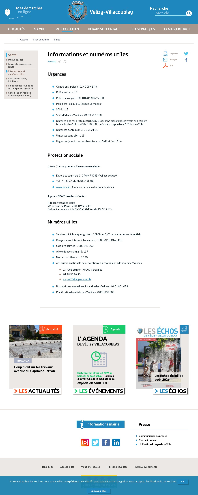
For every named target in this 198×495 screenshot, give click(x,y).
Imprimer (174, 54)
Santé (57, 39)
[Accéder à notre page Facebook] (106, 442)
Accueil (24, 39)
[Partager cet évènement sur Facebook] (186, 60)
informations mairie (102, 424)
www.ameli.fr (64, 187)
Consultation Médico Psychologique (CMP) (19, 94)
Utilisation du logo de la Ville (155, 444)
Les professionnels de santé (20, 65)
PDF (171, 65)
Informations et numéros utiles (16, 72)
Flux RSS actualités (116, 466)
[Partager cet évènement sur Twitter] (186, 54)
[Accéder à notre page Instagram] (85, 442)
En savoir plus (99, 490)
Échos (172, 391)
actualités (39, 391)
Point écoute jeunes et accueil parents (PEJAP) (21, 87)
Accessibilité (67, 466)
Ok (182, 481)
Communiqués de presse (153, 435)
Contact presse (148, 439)
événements (101, 391)
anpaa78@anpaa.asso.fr (77, 279)
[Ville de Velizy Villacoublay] (100, 12)
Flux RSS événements (145, 466)
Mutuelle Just (15, 59)
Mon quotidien (41, 39)
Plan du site (47, 466)
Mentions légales (90, 466)
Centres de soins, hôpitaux (17, 80)
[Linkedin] (116, 442)
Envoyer (173, 59)
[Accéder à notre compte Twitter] (95, 442)
